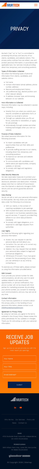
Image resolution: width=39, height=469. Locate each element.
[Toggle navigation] (35, 5)
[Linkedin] (15, 408)
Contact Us (22, 423)
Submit (19, 385)
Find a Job (31, 420)
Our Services (20, 420)
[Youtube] (21, 408)
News (14, 423)
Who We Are (8, 420)
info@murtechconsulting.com (12, 308)
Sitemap (28, 462)
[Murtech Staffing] (19, 399)
